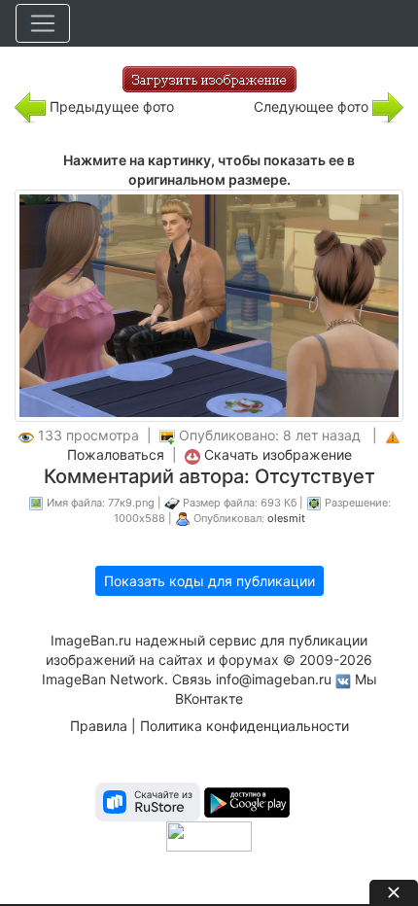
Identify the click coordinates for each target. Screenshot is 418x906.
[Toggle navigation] (43, 23)
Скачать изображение (278, 454)
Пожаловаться (115, 454)
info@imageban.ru (273, 679)
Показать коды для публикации (209, 581)
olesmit (286, 518)
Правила (98, 725)
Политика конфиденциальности (244, 725)
